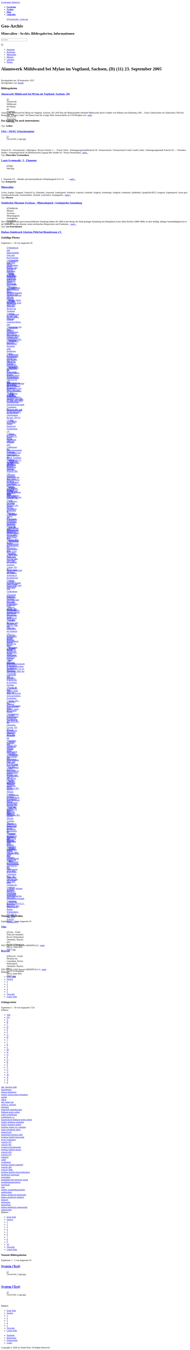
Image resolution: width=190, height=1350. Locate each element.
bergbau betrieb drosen (11, 1150)
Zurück (10, 979)
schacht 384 (6, 1167)
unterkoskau (6, 1192)
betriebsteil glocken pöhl (12, 1134)
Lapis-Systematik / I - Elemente (19, 160)
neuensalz (5, 1185)
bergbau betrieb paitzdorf (12, 1165)
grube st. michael (8, 1104)
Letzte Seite (12, 997)
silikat (3, 1099)
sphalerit (4, 1157)
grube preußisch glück (11, 1129)
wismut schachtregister (11, 1147)
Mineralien (11, 54)
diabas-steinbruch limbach (12, 1197)
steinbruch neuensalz (10, 1175)
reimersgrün (6, 1210)
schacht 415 (6, 1155)
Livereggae (6, 2)
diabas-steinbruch (8, 1092)
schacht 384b (7, 1170)
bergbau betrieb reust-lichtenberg (15, 1172)
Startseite (11, 49)
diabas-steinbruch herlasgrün (13, 1195)
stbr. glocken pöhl (9, 1087)
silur (3, 1187)
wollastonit (6, 1162)
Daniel (21, 83)
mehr (90, 115)
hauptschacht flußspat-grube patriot (16, 1119)
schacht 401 (6, 1144)
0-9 (8, 1017)
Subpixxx (16, 2)
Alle (8, 1015)
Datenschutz (12, 1340)
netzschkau (6, 1205)
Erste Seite (11, 977)
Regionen (11, 52)
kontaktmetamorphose (10, 1182)
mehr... (85, 152)
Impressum (11, 1338)
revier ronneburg (8, 1139)
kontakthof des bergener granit (14, 1180)
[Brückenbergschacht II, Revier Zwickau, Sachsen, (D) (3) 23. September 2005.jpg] (16, 671)
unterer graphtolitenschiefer (13, 1190)
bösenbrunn (6, 1089)
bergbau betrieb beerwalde (12, 1137)
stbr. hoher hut (7, 1102)
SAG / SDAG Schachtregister (17, 131)
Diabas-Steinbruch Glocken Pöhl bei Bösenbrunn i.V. (31, 232)
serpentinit (5, 1177)
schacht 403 (6, 1152)
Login (9, 1343)
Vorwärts (11, 994)
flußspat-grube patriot (10, 1112)
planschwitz (6, 1132)
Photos (10, 62)
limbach (4, 1200)
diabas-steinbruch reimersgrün (14, 1207)
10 (8, 1244)
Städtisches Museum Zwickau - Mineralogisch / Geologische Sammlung (41, 202)
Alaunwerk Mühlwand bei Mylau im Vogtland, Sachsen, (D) (35, 93)
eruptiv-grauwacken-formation (14, 1094)
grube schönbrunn (9, 1114)
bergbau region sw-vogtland (13, 1127)
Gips (3, 926)
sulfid (3, 1160)
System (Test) (10, 1266)
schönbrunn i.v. (8, 1117)
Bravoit (5, 950)
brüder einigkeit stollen (11, 1124)
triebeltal (5, 1107)
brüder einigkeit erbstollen (12, 1122)
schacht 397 (6, 1142)
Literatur (10, 59)
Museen (10, 57)
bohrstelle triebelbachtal (11, 1109)
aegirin (4, 1097)
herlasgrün (5, 1202)
